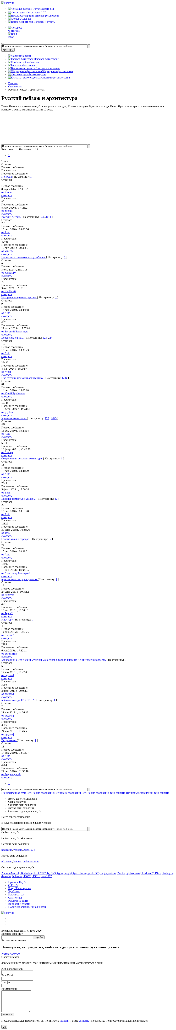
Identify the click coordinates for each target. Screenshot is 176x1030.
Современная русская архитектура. (22, 458)
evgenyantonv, (109, 873)
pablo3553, (94, 873)
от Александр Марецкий (15, 573)
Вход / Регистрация (19, 888)
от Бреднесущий (11, 774)
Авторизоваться (10, 953)
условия (64, 1020)
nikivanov (6, 861)
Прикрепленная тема (14, 792)
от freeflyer (7, 594)
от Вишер (7, 452)
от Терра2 (7, 613)
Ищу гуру (7, 619)
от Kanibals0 (8, 272)
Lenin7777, (40, 873)
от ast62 (5, 532)
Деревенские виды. (13, 337)
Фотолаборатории (43, 8)
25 (55, 418)
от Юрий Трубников (13, 393)
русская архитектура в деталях (19, 579)
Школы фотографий (47, 15)
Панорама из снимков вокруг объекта (23, 257)
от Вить (5, 492)
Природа (6, 176)
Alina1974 (29, 849)
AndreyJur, (168, 873)
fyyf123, (52, 873)
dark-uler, (6, 876)
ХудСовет (14, 891)
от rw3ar (6, 371)
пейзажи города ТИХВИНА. (18, 700)
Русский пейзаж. (11, 216)
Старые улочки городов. (16, 539)
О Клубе (13, 885)
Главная (13, 83)
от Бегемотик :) (10, 653)
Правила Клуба (17, 882)
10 (47, 216)
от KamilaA (8, 635)
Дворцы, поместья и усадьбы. (19, 498)
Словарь (26, 18)
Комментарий (9, 988)
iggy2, (61, 873)
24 (52, 418)
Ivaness (17, 861)
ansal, (138, 873)
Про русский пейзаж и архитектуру (22, 377)
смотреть (6, 195)
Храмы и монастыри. (14, 418)
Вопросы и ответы (44, 21)
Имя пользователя (12, 968)
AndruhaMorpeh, (11, 873)
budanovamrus (31, 861)
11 (49, 216)
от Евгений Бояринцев (14, 331)
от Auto (5, 232)
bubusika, (18, 876)
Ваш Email (7, 975)
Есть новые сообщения (40, 792)
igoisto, (130, 873)
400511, (28, 876)
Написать (8, 1014)
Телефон (6, 982)
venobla (17, 849)
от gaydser (7, 412)
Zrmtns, (121, 873)
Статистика (15, 897)
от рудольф (7, 675)
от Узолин (7, 192)
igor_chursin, (80, 873)
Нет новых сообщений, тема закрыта (147, 792)
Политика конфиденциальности (27, 906)
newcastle (6, 849)
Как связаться (16, 894)
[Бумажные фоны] (88, 142)
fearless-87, (148, 873)
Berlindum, (27, 873)
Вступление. (9, 740)
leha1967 (47, 876)
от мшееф (7, 250)
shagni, (69, 873)
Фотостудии (35, 12)
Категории (8, 50)
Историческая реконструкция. (19, 297)
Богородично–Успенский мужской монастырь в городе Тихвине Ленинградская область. (54, 659)
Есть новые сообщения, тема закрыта (104, 792)
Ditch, (158, 873)
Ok (4, 1027)
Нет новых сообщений (68, 792)
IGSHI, (37, 876)
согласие (84, 1020)
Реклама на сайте (18, 900)
